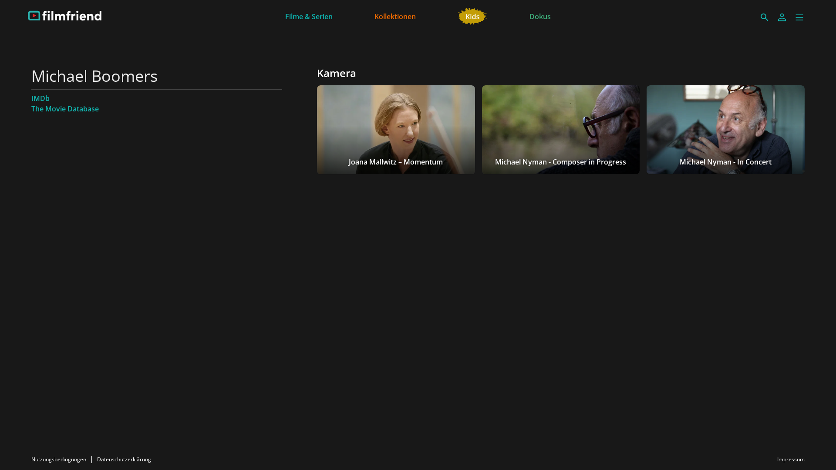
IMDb (40, 98)
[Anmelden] (782, 17)
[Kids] (472, 15)
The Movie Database (65, 109)
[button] (799, 17)
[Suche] (764, 17)
